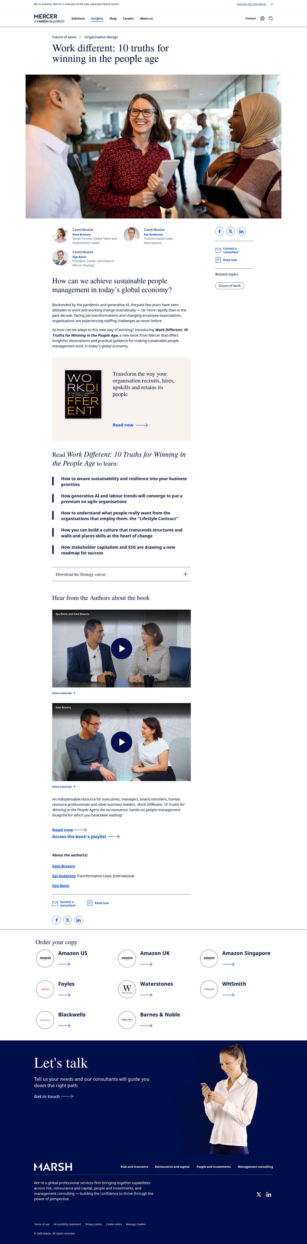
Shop (113, 18)
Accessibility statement (67, 1224)
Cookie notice (114, 1224)
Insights (97, 18)
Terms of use (42, 1224)
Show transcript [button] (62, 693)
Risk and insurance (134, 1167)
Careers (128, 18)
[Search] (271, 18)
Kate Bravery (81, 234)
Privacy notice (93, 1224)
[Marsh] (53, 1167)
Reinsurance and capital (172, 1167)
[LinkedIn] (269, 1194)
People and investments (214, 1167)
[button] (272, 4)
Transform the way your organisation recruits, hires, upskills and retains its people (143, 384)
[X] (259, 1194)
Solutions (78, 18)
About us (146, 18)
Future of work (64, 37)
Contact (250, 18)
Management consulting (255, 1167)
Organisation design (101, 37)
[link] (56, 920)
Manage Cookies (136, 1224)
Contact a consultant (68, 903)
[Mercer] (49, 18)
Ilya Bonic (79, 257)
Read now (102, 903)
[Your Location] (262, 18)
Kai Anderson (153, 234)
